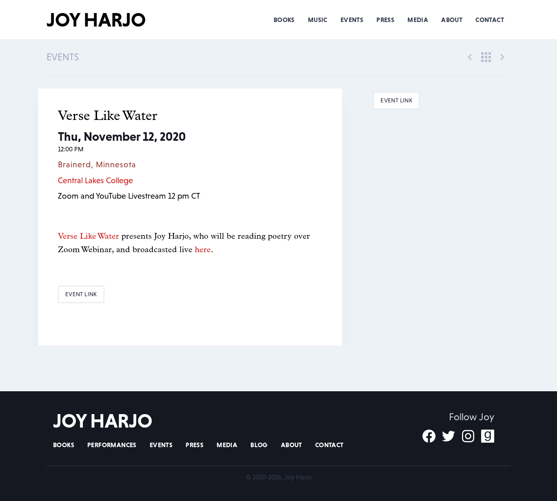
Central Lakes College (95, 180)
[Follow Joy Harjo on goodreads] (487, 436)
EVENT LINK (81, 294)
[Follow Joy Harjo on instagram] (468, 436)
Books (284, 19)
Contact (489, 19)
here (203, 250)
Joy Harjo (96, 20)
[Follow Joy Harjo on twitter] (448, 436)
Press (385, 19)
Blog (259, 444)
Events (351, 19)
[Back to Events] (486, 56)
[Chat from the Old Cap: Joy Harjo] (470, 56)
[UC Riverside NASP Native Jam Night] (502, 56)
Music (317, 19)
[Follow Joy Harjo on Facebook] (428, 436)
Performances (112, 444)
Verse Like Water (90, 237)
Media (417, 19)
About (451, 19)
